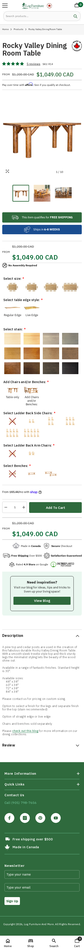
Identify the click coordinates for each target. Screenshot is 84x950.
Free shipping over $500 (33, 839)
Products (19, 29)
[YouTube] (56, 818)
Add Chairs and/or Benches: (24, 382)
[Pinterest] (40, 818)
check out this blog (25, 731)
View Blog (42, 601)
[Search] (42, 16)
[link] (54, 943)
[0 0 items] (76, 6)
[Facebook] (9, 818)
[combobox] (37, 16)
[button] (13, 64)
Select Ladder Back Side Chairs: (28, 413)
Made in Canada (26, 847)
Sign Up (12, 901)
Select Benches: (15, 466)
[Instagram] (25, 818)
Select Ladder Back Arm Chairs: (27, 445)
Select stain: (13, 329)
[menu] (5, 5)
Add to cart (55, 507)
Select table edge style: (21, 300)
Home (5, 29)
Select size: (12, 279)
